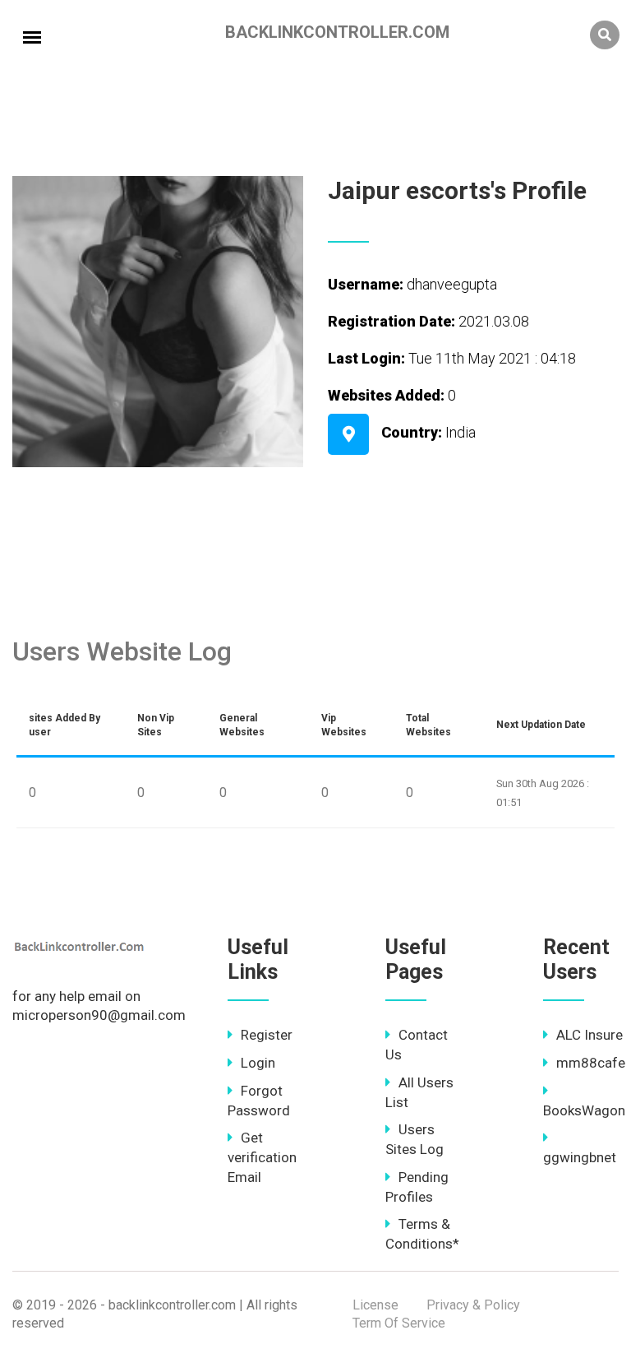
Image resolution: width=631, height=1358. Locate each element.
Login (258, 1062)
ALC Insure (589, 1035)
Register (266, 1035)
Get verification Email (262, 1157)
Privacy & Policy (473, 1305)
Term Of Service (398, 1323)
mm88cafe (590, 1062)
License (375, 1305)
